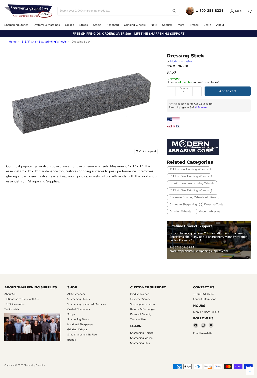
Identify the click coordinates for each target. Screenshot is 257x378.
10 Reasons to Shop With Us (21, 299)
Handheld (112, 25)
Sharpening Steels (78, 319)
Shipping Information (142, 304)
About (220, 25)
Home (13, 42)
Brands (194, 25)
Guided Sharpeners (78, 309)
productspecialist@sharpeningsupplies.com (198, 251)
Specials (167, 25)
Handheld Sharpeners (80, 324)
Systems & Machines (47, 25)
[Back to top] (250, 371)
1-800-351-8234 (181, 247)
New (154, 25)
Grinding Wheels (135, 25)
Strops (83, 25)
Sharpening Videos (141, 338)
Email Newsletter (203, 333)
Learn (207, 25)
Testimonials (11, 309)
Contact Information (204, 299)
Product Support (139, 294)
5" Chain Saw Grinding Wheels (189, 176)
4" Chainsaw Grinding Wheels (189, 169)
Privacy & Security (140, 314)
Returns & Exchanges (142, 309)
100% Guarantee (14, 304)
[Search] (174, 11)
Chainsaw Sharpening (183, 204)
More (181, 25)
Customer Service (140, 299)
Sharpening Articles (141, 333)
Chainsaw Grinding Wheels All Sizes (193, 197)
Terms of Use (138, 319)
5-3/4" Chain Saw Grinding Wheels (44, 42)
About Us (9, 294)
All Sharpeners (76, 294)
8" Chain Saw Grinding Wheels (189, 190)
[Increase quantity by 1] (197, 91)
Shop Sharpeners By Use (82, 334)
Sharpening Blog (140, 343)
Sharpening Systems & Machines (86, 304)
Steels (97, 25)
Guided (69, 25)
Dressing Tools (213, 204)
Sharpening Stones (16, 25)
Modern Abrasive (181, 61)
